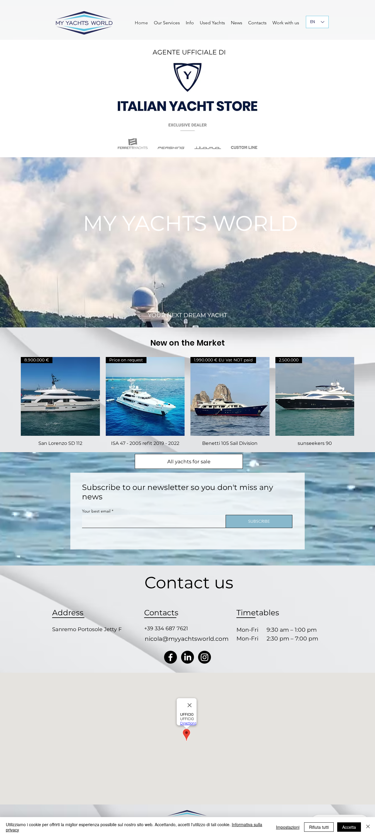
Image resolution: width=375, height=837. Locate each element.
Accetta (349, 827)
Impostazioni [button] (287, 827)
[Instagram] (204, 657)
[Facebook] (170, 657)
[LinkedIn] (187, 657)
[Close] (367, 827)
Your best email (96, 511)
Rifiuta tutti (319, 827)
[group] (187, 402)
